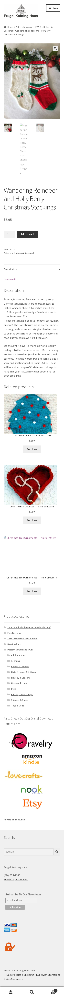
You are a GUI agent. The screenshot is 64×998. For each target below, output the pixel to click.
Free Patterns (14, 632)
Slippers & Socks (19, 700)
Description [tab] (10, 269)
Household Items (20, 683)
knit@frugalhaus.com (16, 879)
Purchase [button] (32, 449)
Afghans (15, 660)
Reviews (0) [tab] (10, 279)
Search (32, 992)
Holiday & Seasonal (24, 253)
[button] (55, 48)
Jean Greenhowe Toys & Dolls (22, 638)
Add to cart (27, 234)
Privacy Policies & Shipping (19, 974)
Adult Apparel (18, 655)
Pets (13, 688)
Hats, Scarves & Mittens (23, 672)
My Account (10, 992)
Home (10, 27)
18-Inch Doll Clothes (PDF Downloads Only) (29, 627)
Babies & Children (20, 666)
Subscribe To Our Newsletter (23, 894)
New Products (14, 644)
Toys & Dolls (17, 705)
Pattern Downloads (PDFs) (28, 27)
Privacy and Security (14, 819)
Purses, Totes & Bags (22, 694)
